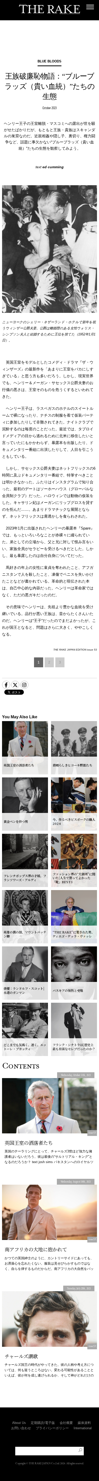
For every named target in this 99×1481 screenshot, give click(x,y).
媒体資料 (84, 1423)
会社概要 (66, 1423)
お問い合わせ (21, 1428)
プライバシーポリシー (52, 1428)
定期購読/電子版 (43, 1423)
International (83, 1428)
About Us (19, 1423)
